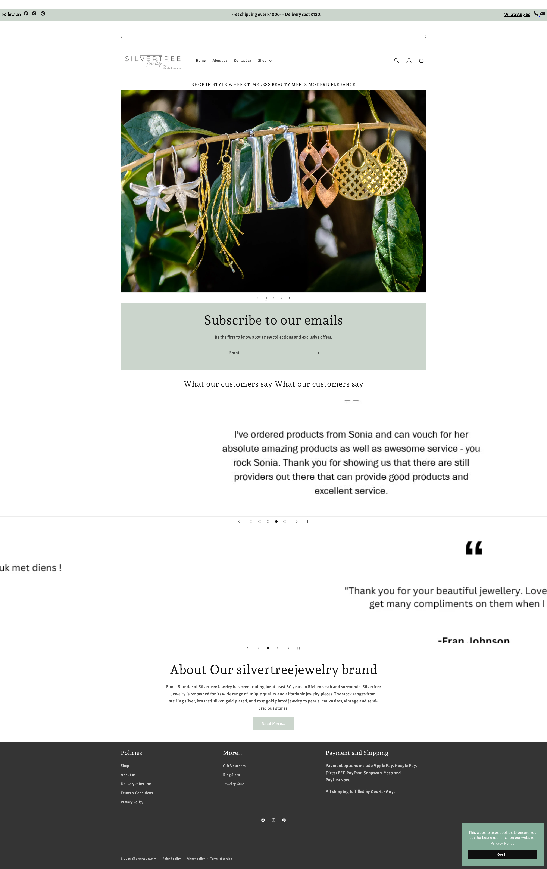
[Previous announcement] (121, 37)
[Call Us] (536, 14)
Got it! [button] (502, 854)
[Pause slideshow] (308, 521)
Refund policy (172, 858)
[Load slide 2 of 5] (260, 521)
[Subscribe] (317, 353)
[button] (264, 60)
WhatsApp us (517, 14)
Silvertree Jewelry (144, 858)
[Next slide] (289, 298)
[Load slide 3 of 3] (276, 648)
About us (128, 774)
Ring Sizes (231, 774)
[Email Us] (542, 14)
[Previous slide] (258, 298)
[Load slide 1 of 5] (251, 521)
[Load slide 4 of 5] (276, 521)
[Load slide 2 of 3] (268, 648)
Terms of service (221, 858)
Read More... (273, 723)
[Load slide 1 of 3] (260, 648)
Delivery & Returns (136, 784)
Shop (125, 765)
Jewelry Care (233, 784)
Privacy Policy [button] (503, 843)
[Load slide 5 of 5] (285, 521)
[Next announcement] (426, 37)
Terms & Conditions (137, 793)
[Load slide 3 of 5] (268, 521)
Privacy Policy (132, 802)
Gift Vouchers (234, 765)
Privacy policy (195, 858)
